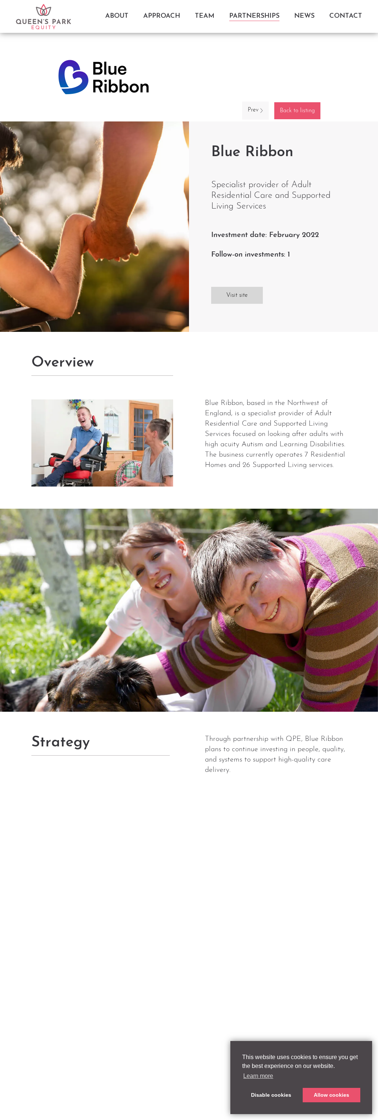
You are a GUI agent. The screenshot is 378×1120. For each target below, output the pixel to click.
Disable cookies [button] (271, 1095)
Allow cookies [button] (331, 1095)
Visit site (237, 295)
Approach (161, 16)
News (304, 16)
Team (204, 16)
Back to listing (297, 111)
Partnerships (254, 16)
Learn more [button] (258, 1076)
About (116, 16)
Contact (345, 16)
